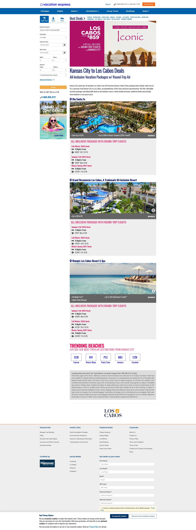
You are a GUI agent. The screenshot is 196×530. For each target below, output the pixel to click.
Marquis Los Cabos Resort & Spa (88, 261)
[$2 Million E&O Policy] (47, 463)
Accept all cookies (119, 516)
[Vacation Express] (55, 5)
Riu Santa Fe (78, 99)
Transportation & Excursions (79, 442)
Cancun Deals (104, 445)
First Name (103, 461)
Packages (45, 11)
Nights (41, 57)
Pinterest (72, 468)
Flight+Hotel (44, 21)
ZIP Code (103, 484)
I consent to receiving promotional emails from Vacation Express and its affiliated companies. (128, 509)
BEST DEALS (107, 19)
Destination (43, 34)
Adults (41, 67)
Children (55, 67)
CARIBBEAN (90, 19)
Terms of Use (133, 445)
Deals (145, 11)
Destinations (92, 11)
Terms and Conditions (136, 442)
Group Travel (112, 11)
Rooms (55, 57)
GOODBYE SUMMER (126, 19)
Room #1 (42, 65)
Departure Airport (45, 27)
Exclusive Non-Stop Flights (48, 439)
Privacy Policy (133, 439)
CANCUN (89, 17)
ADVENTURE (145, 17)
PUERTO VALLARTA (135, 17)
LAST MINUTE (98, 19)
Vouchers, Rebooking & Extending (81, 439)
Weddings (130, 11)
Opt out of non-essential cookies (143, 516)
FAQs (41, 435)
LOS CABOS (125, 17)
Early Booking (104, 442)
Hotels (74, 11)
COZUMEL (118, 17)
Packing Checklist (45, 445)
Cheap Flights (104, 435)
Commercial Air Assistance (78, 435)
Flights (60, 11)
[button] (76, 359)
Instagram (73, 471)
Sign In (108, 4)
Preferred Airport (105, 492)
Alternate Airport (105, 499)
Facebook (73, 461)
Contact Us (133, 435)
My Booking (148, 4)
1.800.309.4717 (49, 97)
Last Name (103, 468)
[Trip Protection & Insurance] (53, 119)
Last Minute (103, 439)
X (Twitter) (73, 464)
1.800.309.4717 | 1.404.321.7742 (128, 4)
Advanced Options (46, 79)
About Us (132, 432)
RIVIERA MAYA (97, 17)
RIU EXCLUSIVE (116, 19)
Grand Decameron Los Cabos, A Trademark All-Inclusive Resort (104, 180)
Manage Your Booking (47, 432)
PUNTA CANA (105, 17)
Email (102, 476)
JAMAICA (112, 17)
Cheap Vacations (105, 432)
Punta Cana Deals (105, 448)
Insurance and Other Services (49, 442)
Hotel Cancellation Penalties (79, 432)
